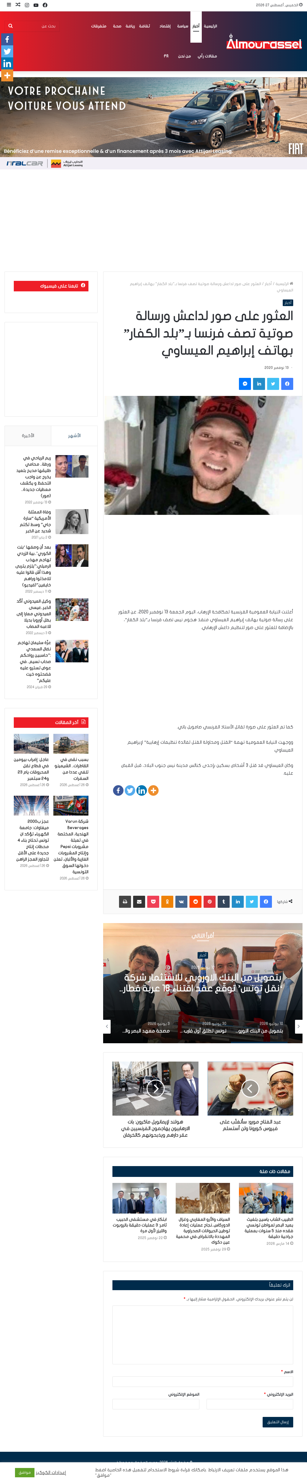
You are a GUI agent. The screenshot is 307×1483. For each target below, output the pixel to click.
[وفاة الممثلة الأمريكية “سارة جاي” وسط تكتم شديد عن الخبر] (71, 521)
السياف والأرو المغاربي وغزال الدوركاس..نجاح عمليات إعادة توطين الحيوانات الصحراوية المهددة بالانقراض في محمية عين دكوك (203, 1230)
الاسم (287, 1372)
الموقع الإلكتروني (183, 1394)
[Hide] (2, 87)
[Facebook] (118, 790)
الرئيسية (210, 26)
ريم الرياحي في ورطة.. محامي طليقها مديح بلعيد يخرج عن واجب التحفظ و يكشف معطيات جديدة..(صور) (33, 477)
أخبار (196, 26)
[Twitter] (130, 790)
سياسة (182, 26)
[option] (203, 983)
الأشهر (74, 435)
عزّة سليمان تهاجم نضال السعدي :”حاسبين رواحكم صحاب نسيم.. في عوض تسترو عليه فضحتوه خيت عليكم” (34, 661)
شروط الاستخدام (162, 1470)
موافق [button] (25, 1472)
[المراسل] (264, 41)
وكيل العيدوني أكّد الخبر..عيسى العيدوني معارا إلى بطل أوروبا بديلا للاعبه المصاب (33, 614)
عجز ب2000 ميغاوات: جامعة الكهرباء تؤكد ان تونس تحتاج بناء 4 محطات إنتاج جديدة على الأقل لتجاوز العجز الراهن (32, 840)
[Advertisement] (153, 220)
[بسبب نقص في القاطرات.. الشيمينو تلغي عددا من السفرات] (70, 744)
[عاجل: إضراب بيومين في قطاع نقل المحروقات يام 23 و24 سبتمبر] (31, 744)
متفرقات (98, 26)
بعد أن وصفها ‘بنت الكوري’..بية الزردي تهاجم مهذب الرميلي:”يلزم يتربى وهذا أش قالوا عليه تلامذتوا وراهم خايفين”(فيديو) (33, 566)
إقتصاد (165, 26)
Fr (166, 56)
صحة (117, 26)
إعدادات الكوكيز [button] (51, 1472)
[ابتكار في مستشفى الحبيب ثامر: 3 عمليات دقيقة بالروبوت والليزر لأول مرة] (139, 1198)
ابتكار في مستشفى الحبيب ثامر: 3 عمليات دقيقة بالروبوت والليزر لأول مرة (140, 1225)
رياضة (130, 26)
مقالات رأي (207, 56)
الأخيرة (28, 435)
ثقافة (144, 26)
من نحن (184, 56)
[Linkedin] (141, 790)
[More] (153, 790)
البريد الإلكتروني (278, 1394)
